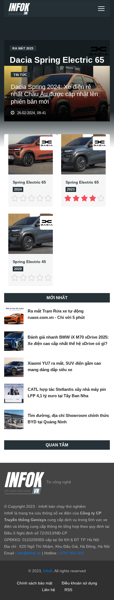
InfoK (47, 571)
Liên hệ (48, 590)
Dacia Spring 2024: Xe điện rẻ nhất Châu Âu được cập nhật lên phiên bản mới (54, 94)
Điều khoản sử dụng (79, 583)
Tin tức (20, 74)
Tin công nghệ (58, 481)
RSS (68, 590)
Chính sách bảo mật (34, 583)
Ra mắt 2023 (22, 48)
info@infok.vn (29, 553)
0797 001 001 (72, 553)
